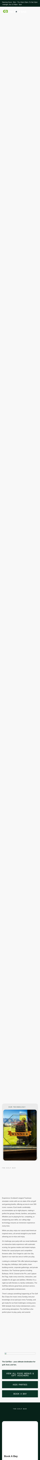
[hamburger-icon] (32, 11)
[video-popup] (6, 1107)
